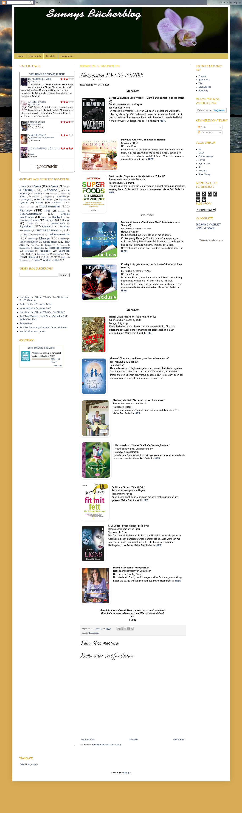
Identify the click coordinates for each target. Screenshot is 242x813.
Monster (63, 239)
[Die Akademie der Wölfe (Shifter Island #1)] (25, 85)
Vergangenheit (25, 260)
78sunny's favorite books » (211, 240)
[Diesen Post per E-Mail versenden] (118, 628)
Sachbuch (64, 250)
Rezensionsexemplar (59, 248)
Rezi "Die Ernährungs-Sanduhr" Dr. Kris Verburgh (43, 327)
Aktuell (63, 194)
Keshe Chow (36, 124)
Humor (66, 220)
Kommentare (206, 132)
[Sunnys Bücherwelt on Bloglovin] (211, 112)
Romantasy (29, 251)
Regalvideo (39, 248)
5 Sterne (50, 190)
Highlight (57, 217)
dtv (200, 167)
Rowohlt (203, 170)
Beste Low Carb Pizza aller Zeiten (35, 304)
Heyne (202, 160)
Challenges (25, 199)
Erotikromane (49, 206)
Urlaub (64, 257)
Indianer (29, 223)
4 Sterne (26, 190)
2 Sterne (36, 186)
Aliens (22, 196)
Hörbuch (49, 220)
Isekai (42, 223)
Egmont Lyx (204, 163)
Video (37, 260)
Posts (203, 127)
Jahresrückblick (58, 223)
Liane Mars (35, 104)
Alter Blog (203, 90)
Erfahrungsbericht (26, 207)
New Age (35, 245)
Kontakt (51, 56)
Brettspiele (61, 196)
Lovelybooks (205, 87)
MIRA (201, 153)
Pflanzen (47, 245)
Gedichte (61, 211)
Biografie (48, 197)
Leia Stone (35, 82)
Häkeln (44, 217)
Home (20, 56)
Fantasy (25, 210)
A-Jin (32, 154)
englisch (56, 202)
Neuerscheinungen (28, 242)
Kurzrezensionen (48, 230)
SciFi (28, 254)
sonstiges (58, 254)
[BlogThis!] (121, 628)
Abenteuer (39, 193)
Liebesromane (59, 234)
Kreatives (28, 231)
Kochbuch (65, 226)
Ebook (39, 202)
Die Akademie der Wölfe (39, 79)
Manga (44, 238)
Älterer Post (178, 739)
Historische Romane (29, 220)
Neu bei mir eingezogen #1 (32, 331)
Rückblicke (45, 250)
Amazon (203, 76)
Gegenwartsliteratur (30, 213)
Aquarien (36, 197)
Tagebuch (33, 257)
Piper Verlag (204, 174)
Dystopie (23, 202)
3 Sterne (53, 186)
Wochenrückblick (51, 260)
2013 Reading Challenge (41, 347)
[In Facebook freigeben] (128, 628)
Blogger (127, 772)
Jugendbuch (26, 226)
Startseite (133, 739)
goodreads (204, 79)
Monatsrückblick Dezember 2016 (35, 308)
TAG (21, 257)
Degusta (62, 200)
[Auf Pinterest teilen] (132, 628)
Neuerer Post (87, 739)
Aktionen (53, 194)
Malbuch (32, 239)
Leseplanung (38, 235)
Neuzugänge (93, 633)
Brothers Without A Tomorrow (42, 138)
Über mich (35, 56)
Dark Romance (45, 199)
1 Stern (22, 186)
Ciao (201, 83)
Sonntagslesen (42, 254)
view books (58, 365)
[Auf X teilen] (125, 628)
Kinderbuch (47, 226)
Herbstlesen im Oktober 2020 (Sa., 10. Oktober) (42, 312)
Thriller (47, 257)
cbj (200, 149)
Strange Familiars (36, 122)
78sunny (99, 628)
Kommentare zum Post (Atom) (106, 744)
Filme (47, 211)
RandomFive (24, 248)
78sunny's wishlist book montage (208, 226)
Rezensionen (25, 323)
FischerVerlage (206, 156)
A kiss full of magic (37, 102)
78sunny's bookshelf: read (47, 75)
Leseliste (23, 234)
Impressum (67, 56)
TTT (55, 257)
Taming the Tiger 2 (37, 135)
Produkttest (61, 245)
